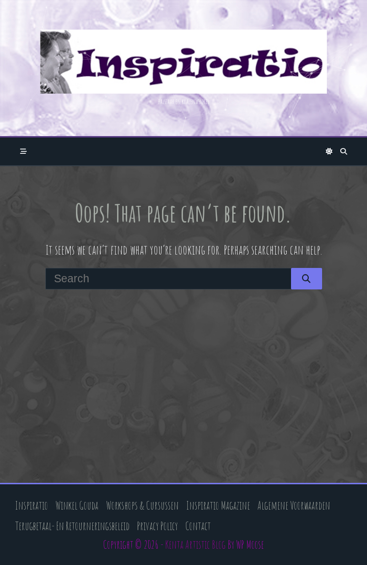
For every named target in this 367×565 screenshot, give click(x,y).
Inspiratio (31, 505)
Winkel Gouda (76, 505)
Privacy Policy (157, 526)
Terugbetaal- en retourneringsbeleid (72, 526)
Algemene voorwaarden (294, 505)
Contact (198, 526)
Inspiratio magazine (218, 505)
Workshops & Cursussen (142, 505)
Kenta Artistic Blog (195, 545)
